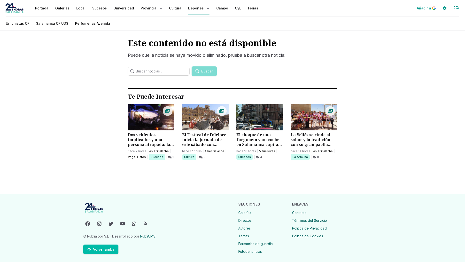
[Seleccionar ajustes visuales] (445, 8)
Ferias (253, 8)
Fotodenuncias (250, 251)
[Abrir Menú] (456, 8)
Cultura (190, 157)
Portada (41, 8)
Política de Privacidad (309, 228)
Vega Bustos (137, 157)
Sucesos (157, 157)
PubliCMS (147, 236)
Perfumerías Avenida (92, 23)
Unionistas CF (17, 23)
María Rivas (267, 151)
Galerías (62, 8)
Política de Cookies (307, 236)
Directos (245, 220)
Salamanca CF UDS (52, 23)
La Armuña (300, 157)
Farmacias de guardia (255, 244)
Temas (243, 236)
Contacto (299, 213)
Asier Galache (159, 151)
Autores (244, 228)
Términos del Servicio (309, 220)
